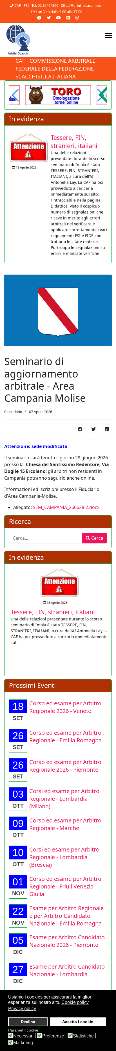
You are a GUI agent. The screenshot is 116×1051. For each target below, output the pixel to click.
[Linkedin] (68, 17)
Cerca (96, 539)
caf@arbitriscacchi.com (85, 5)
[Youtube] (58, 17)
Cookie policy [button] (75, 1002)
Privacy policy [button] (22, 1008)
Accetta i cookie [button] (77, 1021)
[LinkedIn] (107, 429)
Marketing (23, 1043)
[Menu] (108, 35)
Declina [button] (28, 1021)
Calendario (13, 412)
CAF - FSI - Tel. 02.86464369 (36, 5)
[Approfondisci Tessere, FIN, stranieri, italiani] (28, 144)
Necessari (23, 1036)
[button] (100, 95)
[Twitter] (49, 17)
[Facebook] (39, 17)
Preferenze (53, 1036)
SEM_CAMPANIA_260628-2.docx (66, 508)
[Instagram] (77, 17)
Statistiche (83, 1036)
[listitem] (58, 194)
